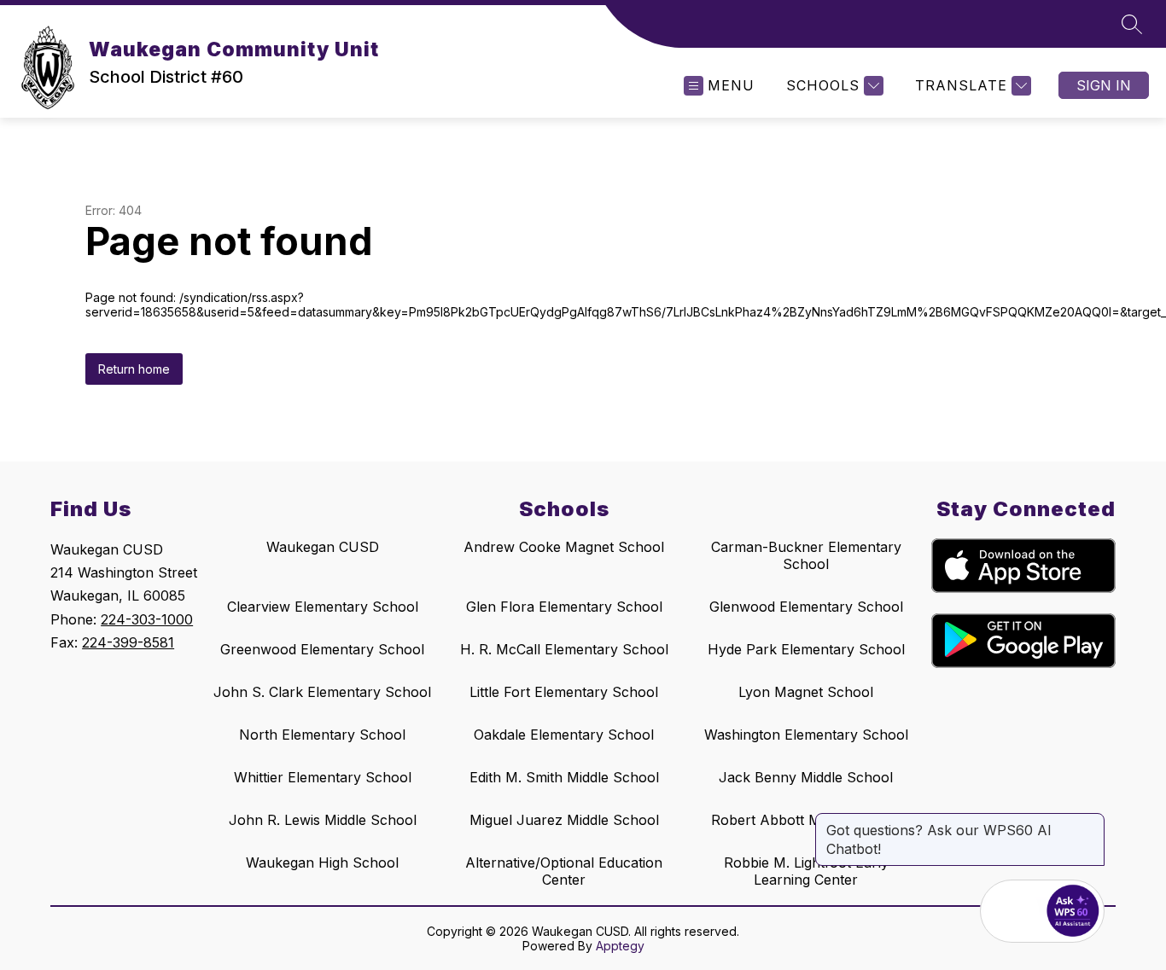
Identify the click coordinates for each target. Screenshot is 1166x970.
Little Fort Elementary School (563, 691)
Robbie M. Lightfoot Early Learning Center (806, 871)
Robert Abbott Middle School (806, 819)
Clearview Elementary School (322, 606)
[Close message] (1091, 821)
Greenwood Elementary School (322, 649)
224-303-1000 (147, 619)
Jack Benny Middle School (806, 777)
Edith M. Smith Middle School (564, 777)
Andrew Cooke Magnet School (563, 546)
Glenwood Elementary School (806, 606)
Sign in (1103, 85)
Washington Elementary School (806, 734)
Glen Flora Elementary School (564, 606)
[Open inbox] (1011, 911)
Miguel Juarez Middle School (564, 819)
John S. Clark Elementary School (322, 691)
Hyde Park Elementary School (806, 649)
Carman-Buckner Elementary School (806, 555)
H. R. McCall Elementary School (564, 649)
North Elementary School (322, 734)
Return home (134, 369)
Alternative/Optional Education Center (563, 871)
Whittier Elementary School (322, 777)
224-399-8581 (128, 642)
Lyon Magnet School (805, 691)
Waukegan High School (322, 862)
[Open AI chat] (1073, 911)
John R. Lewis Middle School (323, 819)
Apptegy (620, 945)
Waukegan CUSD (322, 546)
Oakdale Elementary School (564, 734)
